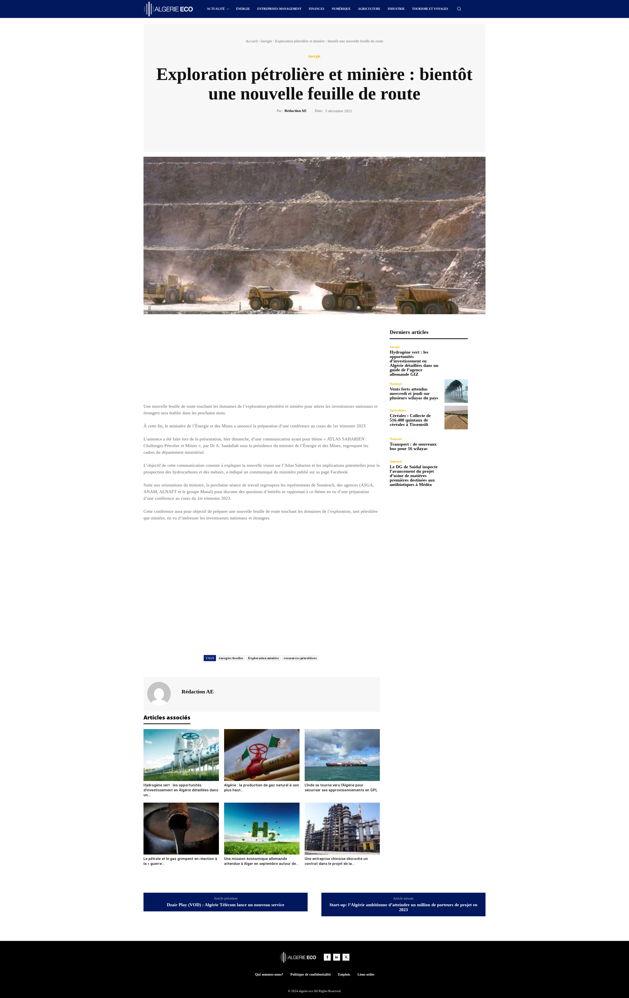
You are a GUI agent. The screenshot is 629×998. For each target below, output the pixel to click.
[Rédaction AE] (162, 693)
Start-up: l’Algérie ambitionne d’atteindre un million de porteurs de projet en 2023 (403, 907)
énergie (266, 41)
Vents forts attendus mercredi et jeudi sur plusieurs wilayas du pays (414, 393)
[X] (309, 130)
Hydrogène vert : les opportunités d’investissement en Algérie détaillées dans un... (180, 790)
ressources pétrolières (300, 658)
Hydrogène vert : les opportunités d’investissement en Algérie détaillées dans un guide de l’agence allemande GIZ (414, 363)
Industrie (396, 461)
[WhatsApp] (331, 130)
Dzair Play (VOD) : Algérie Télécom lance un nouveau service (225, 905)
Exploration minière (263, 658)
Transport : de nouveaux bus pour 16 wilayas (413, 446)
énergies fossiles (231, 658)
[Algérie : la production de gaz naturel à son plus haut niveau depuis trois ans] (262, 755)
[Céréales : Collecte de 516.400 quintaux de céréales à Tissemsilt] (456, 417)
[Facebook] (297, 130)
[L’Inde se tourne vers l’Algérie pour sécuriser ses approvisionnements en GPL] (342, 755)
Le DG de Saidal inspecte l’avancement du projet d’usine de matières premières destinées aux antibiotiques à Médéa (414, 475)
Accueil (251, 41)
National (396, 383)
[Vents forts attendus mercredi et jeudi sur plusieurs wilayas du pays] (456, 391)
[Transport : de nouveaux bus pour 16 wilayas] (456, 444)
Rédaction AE (296, 111)
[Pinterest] (320, 130)
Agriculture (398, 410)
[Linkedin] (336, 957)
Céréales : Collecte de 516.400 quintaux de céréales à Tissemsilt (410, 420)
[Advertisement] (261, 363)
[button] (459, 8)
